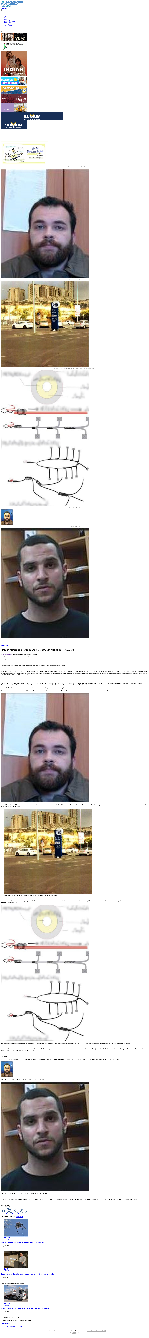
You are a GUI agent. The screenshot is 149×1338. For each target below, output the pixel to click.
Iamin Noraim (8, 25)
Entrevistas (7, 19)
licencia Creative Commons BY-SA (96, 1331)
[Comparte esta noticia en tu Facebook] (4, 1213)
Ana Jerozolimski (7, 654)
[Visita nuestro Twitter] (2, 8)
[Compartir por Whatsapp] (7, 1237)
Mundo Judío (7, 22)
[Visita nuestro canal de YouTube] (6, 8)
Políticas (7, 1326)
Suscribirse (13, 1326)
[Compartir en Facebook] (4, 1237)
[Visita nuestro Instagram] (4, 8)
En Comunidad (8, 28)
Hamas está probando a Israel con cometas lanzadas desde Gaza (23, 1242)
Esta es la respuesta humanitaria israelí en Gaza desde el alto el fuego (25, 1308)
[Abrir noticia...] (16, 1236)
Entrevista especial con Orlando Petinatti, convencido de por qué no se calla (27, 1274)
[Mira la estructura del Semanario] (8, 8)
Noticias (6, 24)
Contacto (19, 1326)
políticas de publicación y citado (79, 1336)
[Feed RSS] (9, 1323)
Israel (5, 18)
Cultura (6, 27)
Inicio (5, 16)
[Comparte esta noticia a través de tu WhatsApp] (16, 1213)
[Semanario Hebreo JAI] (12, 7)
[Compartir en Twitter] (6, 1237)
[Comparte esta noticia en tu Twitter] (10, 1213)
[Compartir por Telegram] (21, 1213)
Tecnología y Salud (9, 21)
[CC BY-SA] (74, 1333)
